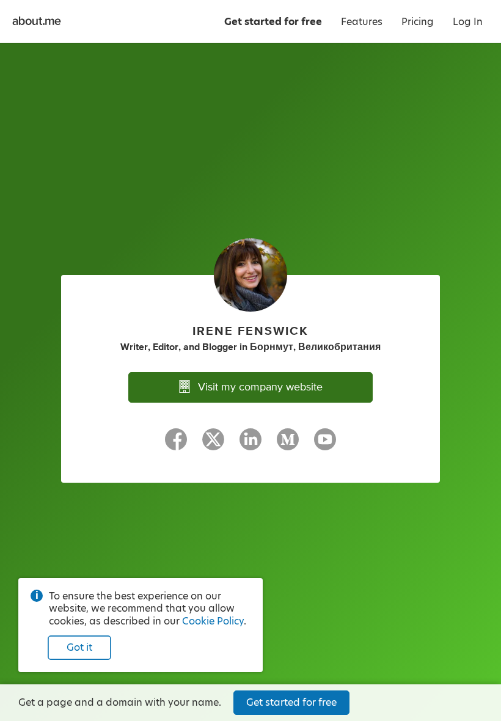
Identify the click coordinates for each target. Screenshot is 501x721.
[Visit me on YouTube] (325, 445)
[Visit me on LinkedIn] (250, 445)
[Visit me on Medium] (288, 445)
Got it (79, 647)
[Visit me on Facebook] (176, 445)
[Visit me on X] (213, 445)
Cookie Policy (213, 621)
